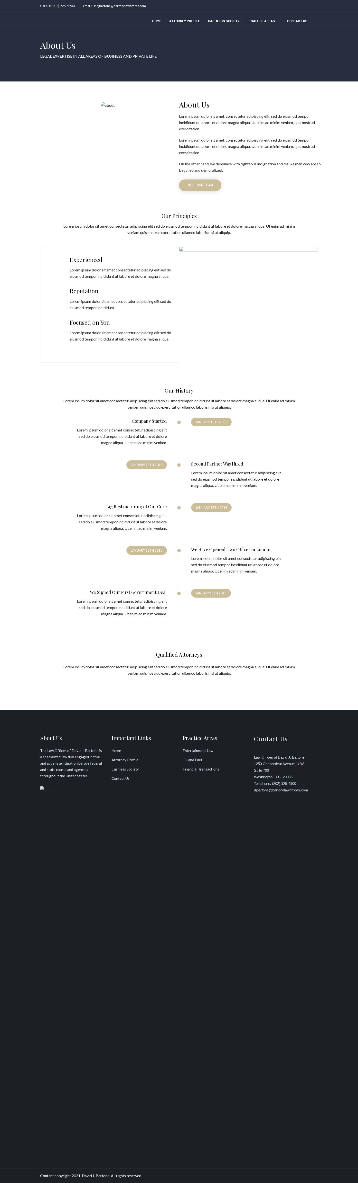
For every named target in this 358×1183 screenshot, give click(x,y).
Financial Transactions (201, 769)
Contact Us (297, 21)
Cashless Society (223, 21)
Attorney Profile (184, 21)
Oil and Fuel (192, 760)
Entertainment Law (198, 750)
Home (156, 21)
